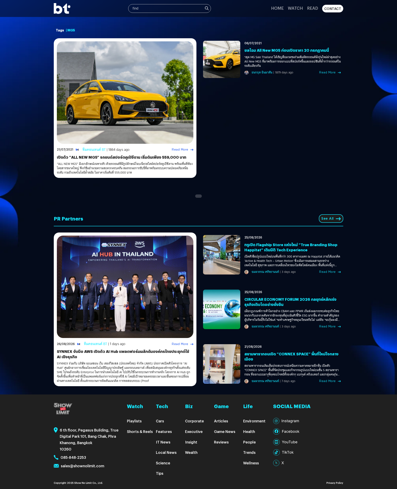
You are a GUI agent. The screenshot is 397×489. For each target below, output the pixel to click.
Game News (224, 431)
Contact (332, 8)
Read (312, 8)
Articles (221, 420)
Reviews (221, 442)
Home (277, 8)
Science (163, 462)
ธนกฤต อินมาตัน (262, 72)
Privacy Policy (334, 482)
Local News (166, 452)
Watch (295, 8)
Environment (254, 420)
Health (249, 431)
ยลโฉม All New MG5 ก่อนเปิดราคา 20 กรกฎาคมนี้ (286, 50)
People (249, 442)
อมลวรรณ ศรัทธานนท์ (265, 271)
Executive (194, 431)
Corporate (194, 420)
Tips (159, 473)
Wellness (251, 462)
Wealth (191, 452)
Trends (249, 452)
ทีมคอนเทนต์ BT (94, 150)
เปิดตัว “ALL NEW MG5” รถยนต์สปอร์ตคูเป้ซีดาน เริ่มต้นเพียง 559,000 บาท (121, 157)
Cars (160, 420)
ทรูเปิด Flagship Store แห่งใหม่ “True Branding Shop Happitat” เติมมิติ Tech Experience (290, 247)
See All (327, 219)
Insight (191, 442)
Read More (180, 149)
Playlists (134, 420)
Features (164, 431)
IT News (163, 442)
